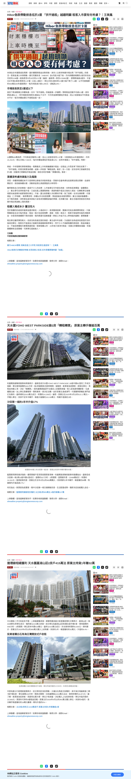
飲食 (111, 127)
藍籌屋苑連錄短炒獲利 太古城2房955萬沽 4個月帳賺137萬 (40, 492)
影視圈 (111, 32)
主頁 (8, 11)
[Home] (13, 3)
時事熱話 (112, 53)
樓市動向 (19, 11)
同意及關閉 (117, 774)
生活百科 (112, 74)
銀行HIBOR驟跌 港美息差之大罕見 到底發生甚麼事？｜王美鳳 (32, 245)
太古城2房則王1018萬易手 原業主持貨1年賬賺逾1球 (37, 707)
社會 (111, 85)
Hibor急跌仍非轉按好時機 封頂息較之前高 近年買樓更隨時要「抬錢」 (35, 250)
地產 (13, 11)
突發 (111, 117)
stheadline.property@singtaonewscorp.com (24, 264)
